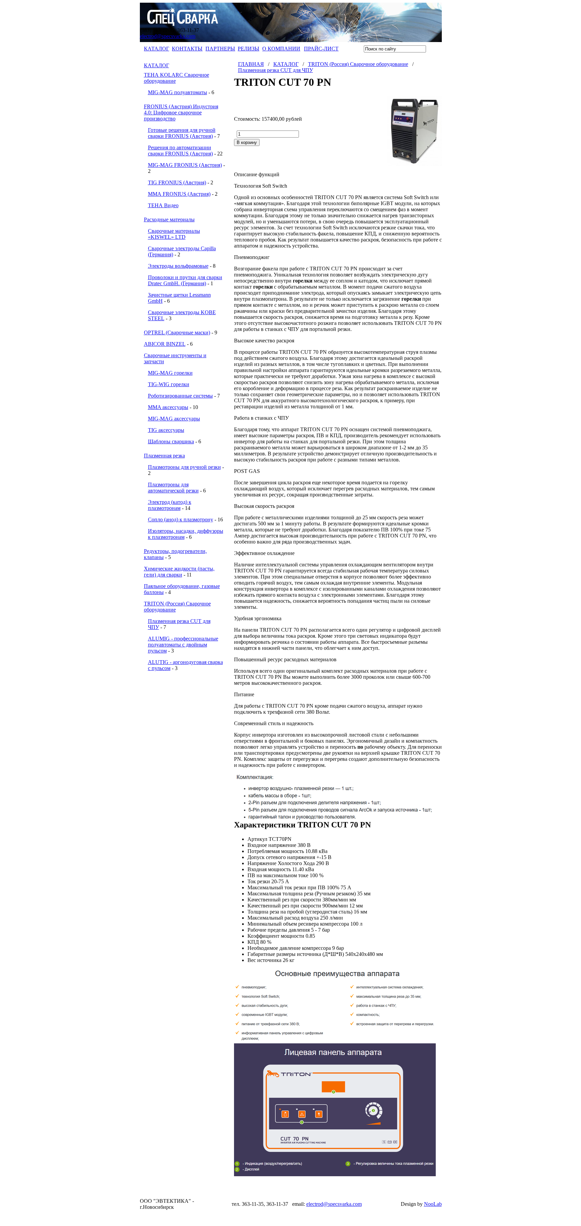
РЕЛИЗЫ (248, 48)
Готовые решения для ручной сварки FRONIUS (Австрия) (182, 133)
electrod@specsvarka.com (167, 36)
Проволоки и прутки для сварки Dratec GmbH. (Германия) (185, 280)
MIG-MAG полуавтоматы (177, 92)
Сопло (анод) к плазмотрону (180, 519)
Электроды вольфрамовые (178, 266)
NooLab (433, 1204)
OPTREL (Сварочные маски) (177, 332)
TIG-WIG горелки (168, 384)
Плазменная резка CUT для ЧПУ (275, 70)
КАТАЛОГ (156, 48)
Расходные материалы (169, 219)
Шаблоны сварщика (171, 441)
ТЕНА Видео (163, 205)
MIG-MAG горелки (170, 373)
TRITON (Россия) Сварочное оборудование (358, 64)
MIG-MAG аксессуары (174, 418)
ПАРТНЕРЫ (220, 48)
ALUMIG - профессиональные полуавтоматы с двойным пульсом (183, 645)
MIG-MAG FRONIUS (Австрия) (185, 165)
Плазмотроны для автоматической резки (173, 487)
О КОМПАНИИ (281, 48)
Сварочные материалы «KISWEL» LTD (174, 234)
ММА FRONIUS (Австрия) (179, 194)
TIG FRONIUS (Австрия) (177, 182)
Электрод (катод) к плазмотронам (169, 505)
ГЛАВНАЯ (251, 64)
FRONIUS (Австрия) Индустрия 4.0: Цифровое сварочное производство (181, 112)
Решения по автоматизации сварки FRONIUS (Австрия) (180, 150)
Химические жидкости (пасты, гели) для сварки (179, 572)
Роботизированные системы (180, 396)
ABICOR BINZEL (165, 344)
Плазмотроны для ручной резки (184, 467)
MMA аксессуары (168, 407)
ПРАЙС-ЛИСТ (321, 48)
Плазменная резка (164, 455)
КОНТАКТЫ (187, 48)
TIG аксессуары (166, 430)
